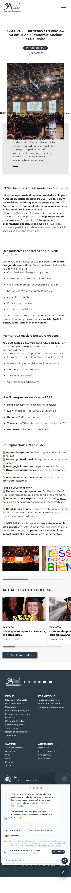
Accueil (27, 108)
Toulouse (9, 765)
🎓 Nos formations (14, 830)
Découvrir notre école (16, 700)
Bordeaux (10, 751)
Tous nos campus (14, 747)
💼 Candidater (12, 836)
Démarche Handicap (15, 721)
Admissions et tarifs (48, 751)
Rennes (9, 762)
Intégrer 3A (43, 747)
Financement (45, 755)
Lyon (7, 755)
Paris (7, 758)
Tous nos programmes (49, 700)
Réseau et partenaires (16, 732)
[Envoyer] (64, 860)
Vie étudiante (11, 728)
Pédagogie (10, 707)
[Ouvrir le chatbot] (63, 872)
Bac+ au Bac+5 (55, 491)
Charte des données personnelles (47, 845)
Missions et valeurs (14, 703)
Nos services (44, 758)
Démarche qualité (14, 724)
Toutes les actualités (20, 655)
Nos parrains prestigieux (17, 710)
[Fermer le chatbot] (64, 778)
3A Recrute (10, 735)
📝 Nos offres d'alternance (40, 830)
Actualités (40, 108)
